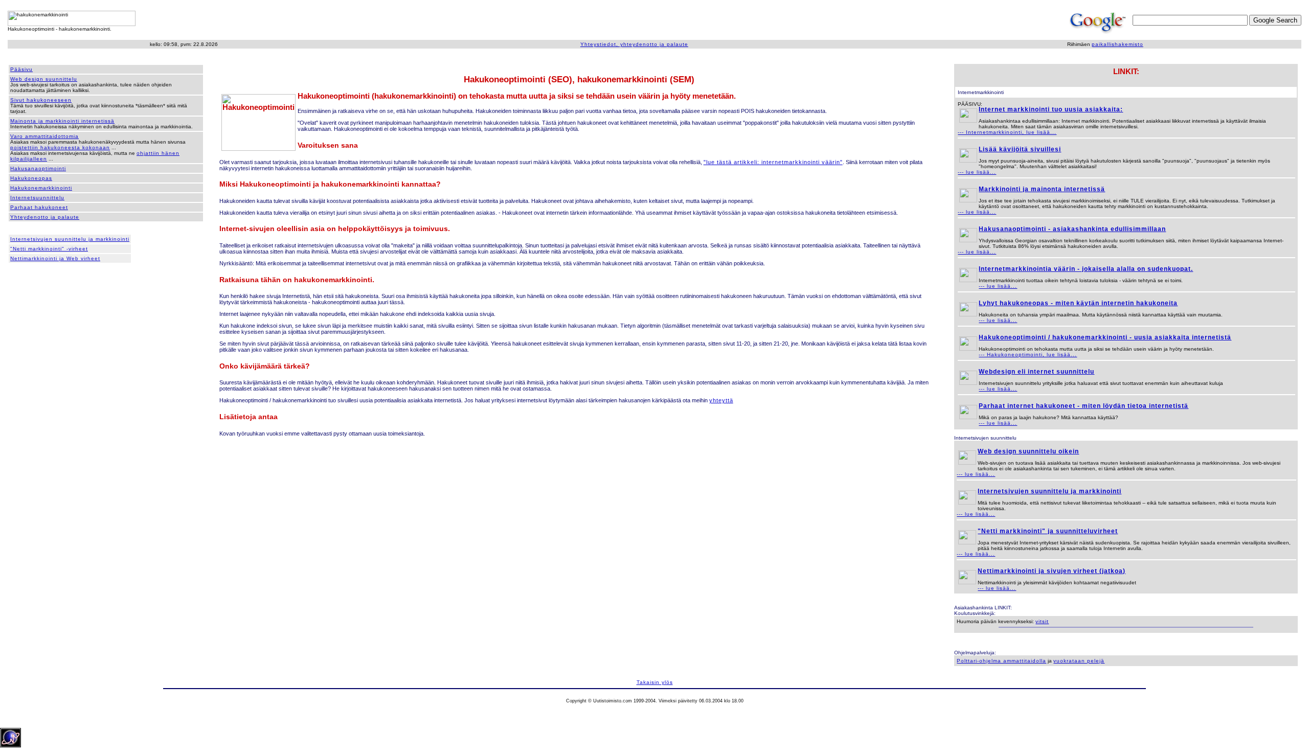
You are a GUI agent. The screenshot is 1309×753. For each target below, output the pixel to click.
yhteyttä (721, 400)
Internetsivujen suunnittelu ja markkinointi (69, 239)
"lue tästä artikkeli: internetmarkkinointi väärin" (773, 162)
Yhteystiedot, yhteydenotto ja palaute (634, 44)
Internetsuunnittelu (37, 197)
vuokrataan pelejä (1078, 661)
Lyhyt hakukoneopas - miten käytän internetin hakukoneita (1078, 303)
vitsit (1042, 621)
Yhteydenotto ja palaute (44, 217)
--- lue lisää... (977, 172)
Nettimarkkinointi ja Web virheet (55, 258)
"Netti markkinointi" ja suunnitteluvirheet (1048, 531)
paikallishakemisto (1117, 44)
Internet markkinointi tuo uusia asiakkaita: (1051, 109)
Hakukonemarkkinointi (41, 188)
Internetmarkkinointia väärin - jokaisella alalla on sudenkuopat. (1086, 268)
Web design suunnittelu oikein (1028, 451)
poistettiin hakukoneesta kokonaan (60, 147)
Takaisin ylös (655, 682)
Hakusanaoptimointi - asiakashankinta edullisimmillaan (1072, 229)
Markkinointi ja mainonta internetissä (1042, 189)
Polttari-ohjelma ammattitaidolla (1001, 661)
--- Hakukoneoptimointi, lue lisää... (1028, 354)
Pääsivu (21, 69)
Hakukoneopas (31, 178)
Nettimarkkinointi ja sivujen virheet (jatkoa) (1051, 571)
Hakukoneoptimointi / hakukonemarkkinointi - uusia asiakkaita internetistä (1105, 337)
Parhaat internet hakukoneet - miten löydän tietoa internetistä (1083, 405)
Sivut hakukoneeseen (41, 100)
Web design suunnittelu (43, 79)
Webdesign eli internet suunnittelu (1036, 371)
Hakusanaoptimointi (38, 168)
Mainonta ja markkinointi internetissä (62, 121)
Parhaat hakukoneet (39, 207)
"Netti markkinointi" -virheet (49, 249)
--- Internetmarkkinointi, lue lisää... (1007, 132)
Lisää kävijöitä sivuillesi (1020, 149)
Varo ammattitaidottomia (44, 136)
